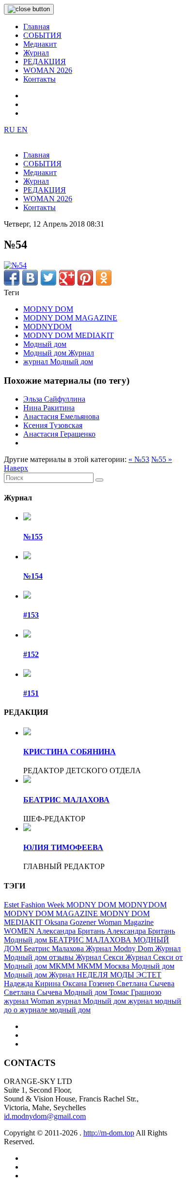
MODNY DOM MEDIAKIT (68, 335)
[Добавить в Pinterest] (85, 277)
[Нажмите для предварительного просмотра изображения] (15, 265)
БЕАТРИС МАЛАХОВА (66, 800)
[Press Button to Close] (29, 9)
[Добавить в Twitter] (48, 277)
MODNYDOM (47, 326)
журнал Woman (30, 1001)
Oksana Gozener (71, 922)
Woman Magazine (126, 922)
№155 (33, 536)
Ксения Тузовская (52, 425)
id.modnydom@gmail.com (45, 1116)
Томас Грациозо (135, 992)
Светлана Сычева (145, 983)
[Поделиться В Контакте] (30, 277)
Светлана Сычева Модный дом (56, 992)
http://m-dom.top (108, 1133)
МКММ (63, 966)
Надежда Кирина (33, 983)
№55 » (161, 459)
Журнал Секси (101, 957)
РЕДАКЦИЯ (44, 61)
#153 (31, 615)
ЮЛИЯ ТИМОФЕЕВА (63, 847)
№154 (33, 576)
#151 (31, 693)
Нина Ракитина (49, 408)
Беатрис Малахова (55, 948)
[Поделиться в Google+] (67, 277)
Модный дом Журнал (58, 353)
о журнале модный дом (52, 1010)
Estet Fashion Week (35, 905)
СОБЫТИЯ (42, 35)
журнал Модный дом (58, 361)
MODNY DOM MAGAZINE (70, 318)
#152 (31, 654)
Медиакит (40, 44)
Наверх (16, 468)
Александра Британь (71, 931)
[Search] (99, 480)
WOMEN (20, 931)
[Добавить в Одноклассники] (103, 277)
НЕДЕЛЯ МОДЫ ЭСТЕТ (119, 975)
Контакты (39, 79)
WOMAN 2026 (47, 70)
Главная (36, 26)
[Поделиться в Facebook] (11, 277)
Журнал (36, 53)
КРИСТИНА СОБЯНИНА (69, 751)
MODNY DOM (48, 309)
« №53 (138, 459)
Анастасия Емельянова (61, 416)
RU (10, 129)
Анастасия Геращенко (59, 434)
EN (22, 129)
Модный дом (44, 344)
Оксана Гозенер (89, 983)
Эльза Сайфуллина (54, 399)
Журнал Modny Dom (120, 948)
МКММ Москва (104, 966)
